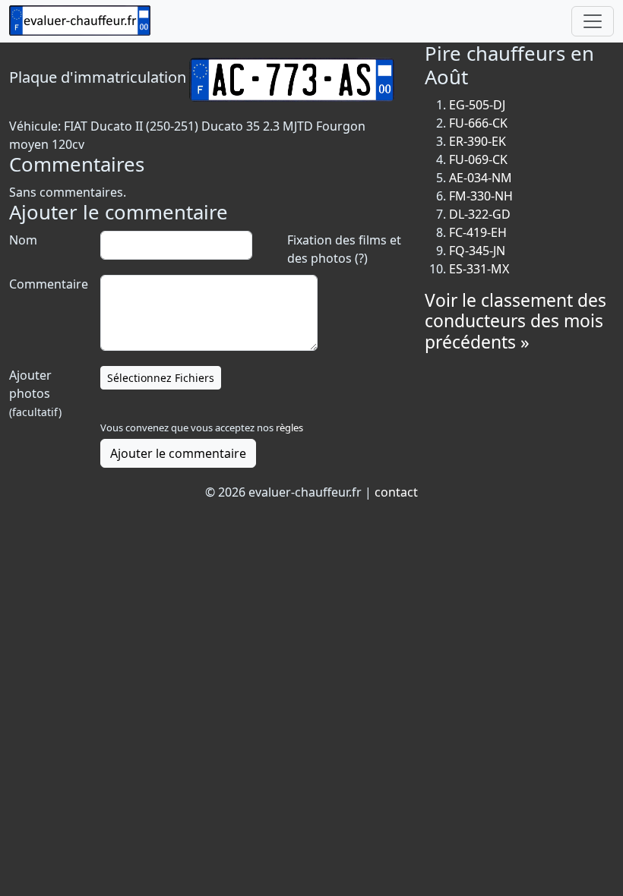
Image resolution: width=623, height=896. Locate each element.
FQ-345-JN (477, 250)
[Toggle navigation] (592, 21)
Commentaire (47, 284)
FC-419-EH (478, 232)
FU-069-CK (478, 159)
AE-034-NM (480, 177)
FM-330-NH (481, 196)
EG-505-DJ (477, 104)
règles (289, 427)
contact (396, 492)
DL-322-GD (480, 214)
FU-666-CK (478, 123)
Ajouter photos (35, 393)
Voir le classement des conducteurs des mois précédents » (515, 321)
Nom (23, 240)
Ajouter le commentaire (178, 453)
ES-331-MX (479, 268)
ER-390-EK (477, 141)
